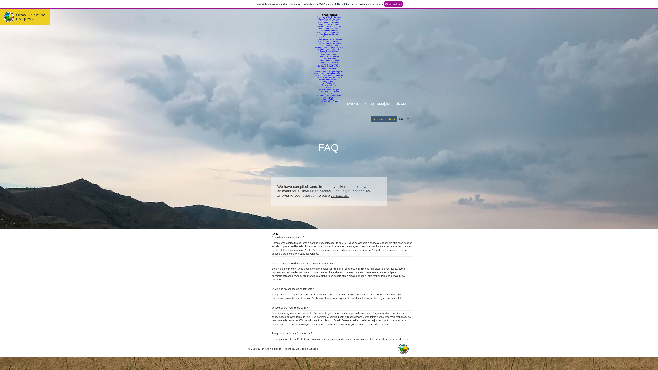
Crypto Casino (329, 97)
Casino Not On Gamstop (329, 21)
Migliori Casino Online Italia (329, 19)
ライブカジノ (329, 87)
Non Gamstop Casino (329, 53)
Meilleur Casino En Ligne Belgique (329, 72)
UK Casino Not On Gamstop (329, 64)
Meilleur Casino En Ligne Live (329, 26)
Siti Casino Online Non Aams (329, 66)
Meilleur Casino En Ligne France (329, 32)
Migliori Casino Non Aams (329, 25)
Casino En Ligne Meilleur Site (329, 49)
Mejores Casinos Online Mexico (329, 43)
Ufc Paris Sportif (329, 83)
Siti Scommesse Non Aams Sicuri (329, 77)
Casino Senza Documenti (329, 91)
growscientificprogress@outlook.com (376, 103)
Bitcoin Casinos (329, 70)
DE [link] (401, 118)
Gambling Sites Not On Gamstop (329, 36)
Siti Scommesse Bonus (329, 45)
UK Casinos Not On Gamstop (329, 23)
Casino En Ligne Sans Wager (329, 95)
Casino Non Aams (329, 58)
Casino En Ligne (329, 81)
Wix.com (314, 348)
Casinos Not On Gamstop (329, 57)
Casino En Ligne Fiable (329, 51)
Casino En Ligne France (329, 101)
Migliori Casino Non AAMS (329, 103)
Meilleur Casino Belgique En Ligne (329, 75)
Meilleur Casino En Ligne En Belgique (329, 74)
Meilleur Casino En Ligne (329, 90)
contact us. (340, 195)
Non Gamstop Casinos (329, 34)
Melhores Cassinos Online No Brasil (329, 47)
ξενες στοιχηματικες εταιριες (329, 28)
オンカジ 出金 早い (329, 85)
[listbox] (404, 118)
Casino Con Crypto (329, 93)
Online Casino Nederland (329, 38)
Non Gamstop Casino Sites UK (329, 30)
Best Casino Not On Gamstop (329, 17)
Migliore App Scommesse (329, 79)
